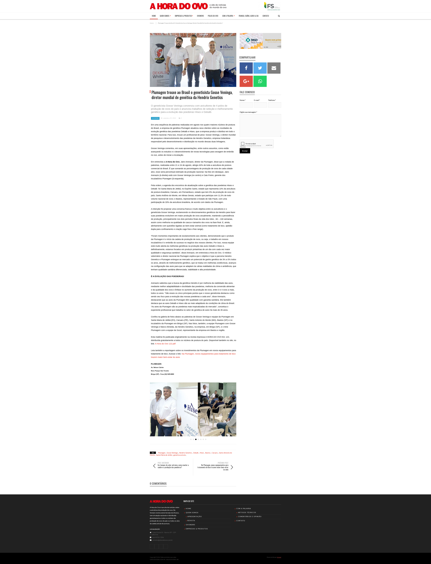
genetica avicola (179, 455)
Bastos (208, 453)
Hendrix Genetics (185, 453)
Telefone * (272, 100)
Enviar (245, 151)
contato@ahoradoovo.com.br (162, 540)
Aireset (279, 557)
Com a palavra (228, 15)
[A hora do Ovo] (188, 5)
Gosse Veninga (172, 453)
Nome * (243, 100)
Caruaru (215, 453)
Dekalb (196, 453)
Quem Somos (165, 15)
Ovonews (200, 15)
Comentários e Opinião (250, 516)
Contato (266, 15)
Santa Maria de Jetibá (164, 455)
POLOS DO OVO (213, 15)
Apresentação (194, 516)
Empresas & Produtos (183, 15)
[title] (152, 546)
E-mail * (257, 100)
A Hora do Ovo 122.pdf (165, 344)
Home (154, 15)
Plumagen (162, 453)
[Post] (193, 60)
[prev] (171, 470)
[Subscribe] (279, 16)
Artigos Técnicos (247, 512)
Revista (191, 520)
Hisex (202, 453)
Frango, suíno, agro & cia (248, 15)
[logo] (165, 501)
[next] (215, 472)
